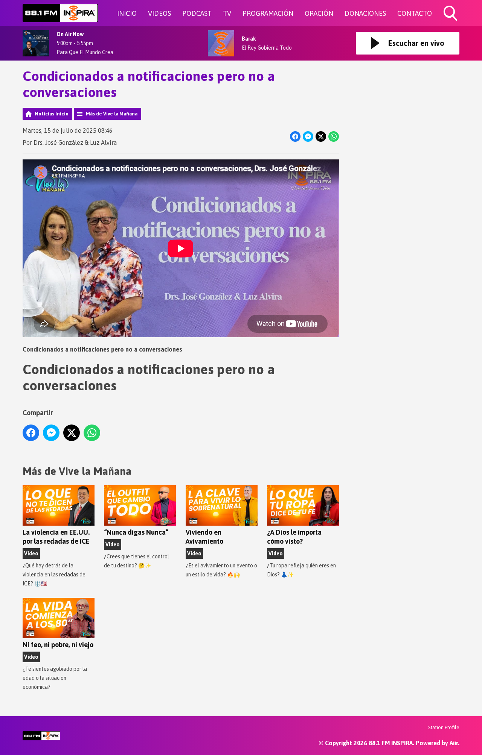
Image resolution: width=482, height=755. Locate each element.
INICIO (127, 13)
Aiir (454, 743)
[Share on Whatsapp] (333, 136)
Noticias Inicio (52, 114)
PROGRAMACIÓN (268, 13)
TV (227, 13)
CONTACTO (414, 13)
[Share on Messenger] (308, 136)
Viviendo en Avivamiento (204, 536)
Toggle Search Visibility (451, 21)
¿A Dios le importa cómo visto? (294, 536)
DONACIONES (365, 13)
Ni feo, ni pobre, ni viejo (58, 645)
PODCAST (197, 13)
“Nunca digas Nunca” (136, 532)
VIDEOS (159, 13)
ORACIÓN (319, 13)
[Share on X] (321, 136)
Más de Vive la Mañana (111, 114)
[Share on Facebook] (295, 136)
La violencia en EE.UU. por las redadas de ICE (56, 536)
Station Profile (443, 727)
